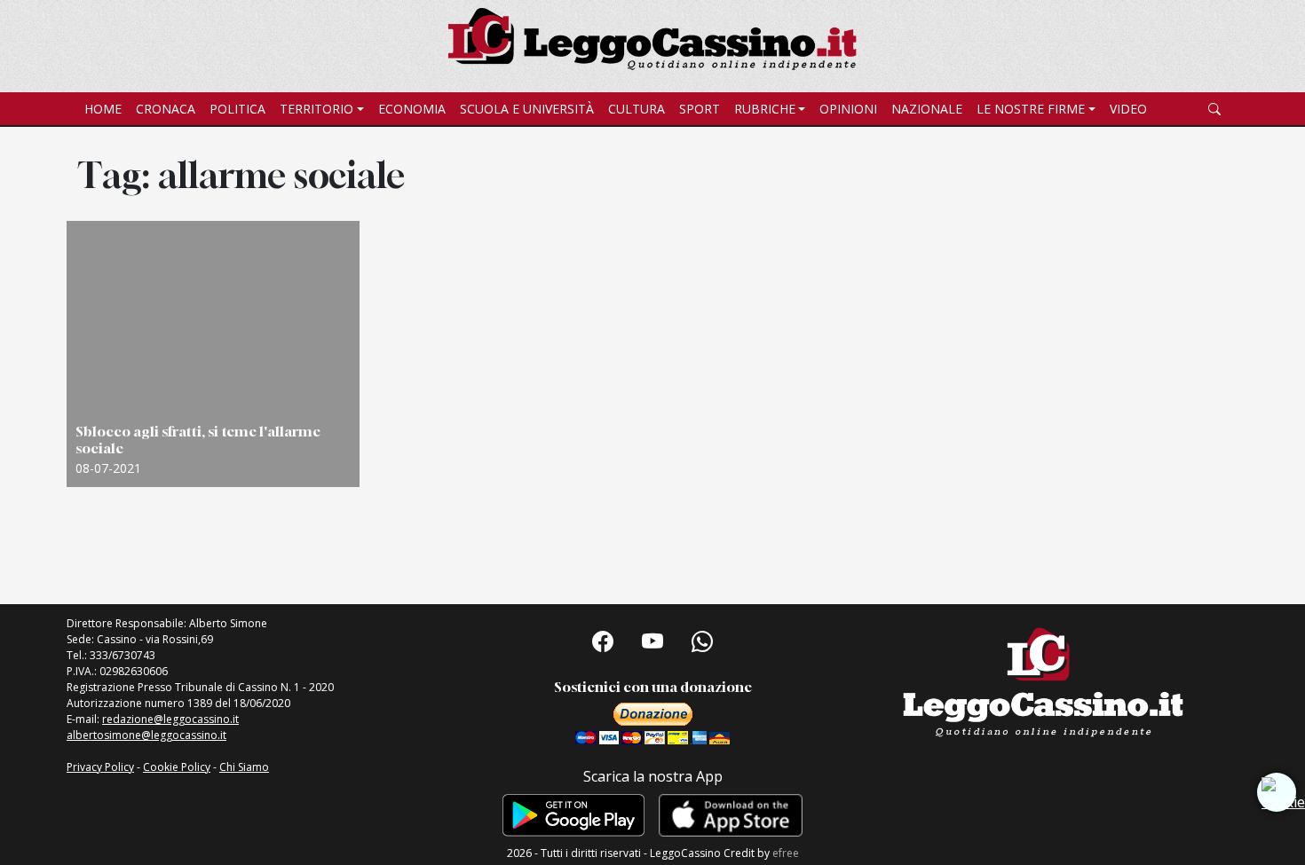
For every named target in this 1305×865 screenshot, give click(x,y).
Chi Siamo (244, 767)
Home (103, 108)
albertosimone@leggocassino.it (146, 735)
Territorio (316, 108)
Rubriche (764, 108)
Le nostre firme (1031, 108)
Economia (412, 108)
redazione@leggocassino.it (170, 719)
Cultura (636, 108)
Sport (699, 108)
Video (1128, 108)
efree (785, 853)
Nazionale (926, 108)
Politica (237, 108)
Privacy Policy (100, 767)
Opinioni (848, 108)
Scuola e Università (527, 108)
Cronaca (165, 108)
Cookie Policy (176, 767)
